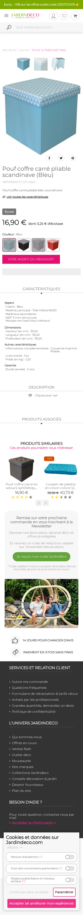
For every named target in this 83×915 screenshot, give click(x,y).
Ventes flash (21, 749)
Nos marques (22, 767)
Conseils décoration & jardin (34, 779)
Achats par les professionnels (35, 700)
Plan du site (21, 791)
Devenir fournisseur (28, 785)
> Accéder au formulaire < (32, 823)
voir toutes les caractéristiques (27, 196)
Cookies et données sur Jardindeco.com (32, 839)
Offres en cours (24, 743)
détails (13, 847)
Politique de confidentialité (33, 711)
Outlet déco (21, 755)
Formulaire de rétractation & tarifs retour (45, 694)
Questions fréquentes (29, 688)
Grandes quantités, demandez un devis (43, 706)
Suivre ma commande (30, 682)
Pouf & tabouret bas (49, 50)
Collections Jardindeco (30, 773)
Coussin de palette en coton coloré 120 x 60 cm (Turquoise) (61, 488)
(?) (40, 857)
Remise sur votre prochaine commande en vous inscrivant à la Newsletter (41, 522)
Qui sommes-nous (27, 737)
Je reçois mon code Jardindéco (42, 556)
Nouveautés (21, 761)
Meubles (9, 50)
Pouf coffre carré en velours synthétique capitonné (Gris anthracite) (22, 489)
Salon (24, 50)
